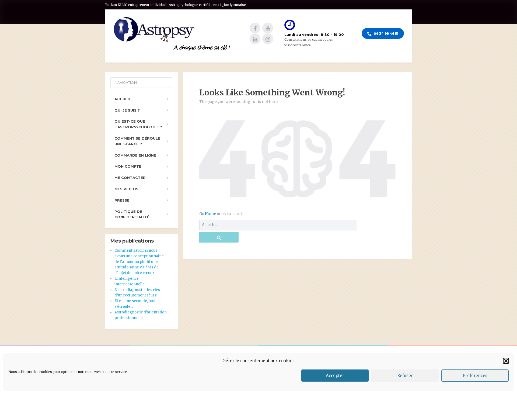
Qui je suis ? (127, 110)
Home (211, 214)
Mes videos (126, 189)
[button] (506, 361)
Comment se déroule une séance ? (137, 141)
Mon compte (127, 166)
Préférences (475, 375)
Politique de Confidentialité (131, 214)
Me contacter (130, 177)
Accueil (122, 99)
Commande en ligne (135, 155)
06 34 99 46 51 (385, 34)
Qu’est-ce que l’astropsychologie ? (138, 124)
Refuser (405, 375)
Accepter (335, 375)
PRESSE (122, 200)
